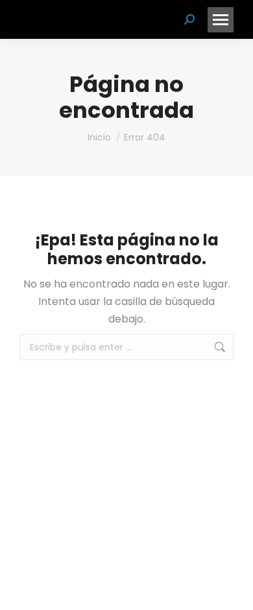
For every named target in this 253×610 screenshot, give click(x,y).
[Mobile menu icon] (221, 19)
